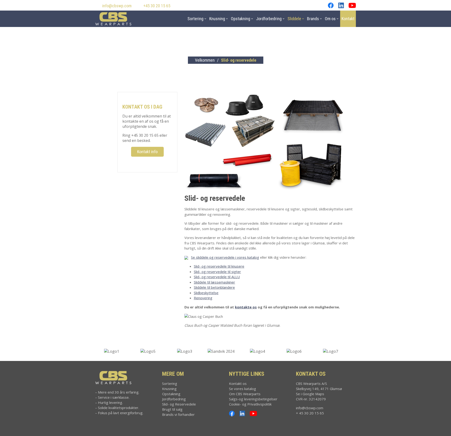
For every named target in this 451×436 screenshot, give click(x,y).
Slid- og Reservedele (179, 404)
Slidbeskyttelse (206, 292)
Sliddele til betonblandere (214, 287)
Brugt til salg (172, 409)
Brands (313, 18)
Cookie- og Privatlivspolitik (250, 404)
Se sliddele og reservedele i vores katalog (225, 257)
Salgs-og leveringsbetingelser (253, 399)
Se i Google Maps (310, 393)
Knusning (217, 18)
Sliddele (294, 18)
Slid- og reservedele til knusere (219, 266)
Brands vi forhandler (178, 414)
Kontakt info (147, 151)
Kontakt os (238, 383)
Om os (330, 18)
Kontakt (348, 18)
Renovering (203, 298)
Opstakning (240, 18)
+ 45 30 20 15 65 (310, 413)
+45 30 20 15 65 (156, 5)
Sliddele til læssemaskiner (214, 282)
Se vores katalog (242, 388)
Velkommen (205, 60)
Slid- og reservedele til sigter (217, 271)
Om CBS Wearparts (244, 393)
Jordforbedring (269, 18)
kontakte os (246, 307)
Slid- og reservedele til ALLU (217, 276)
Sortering (195, 18)
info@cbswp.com (117, 5)
